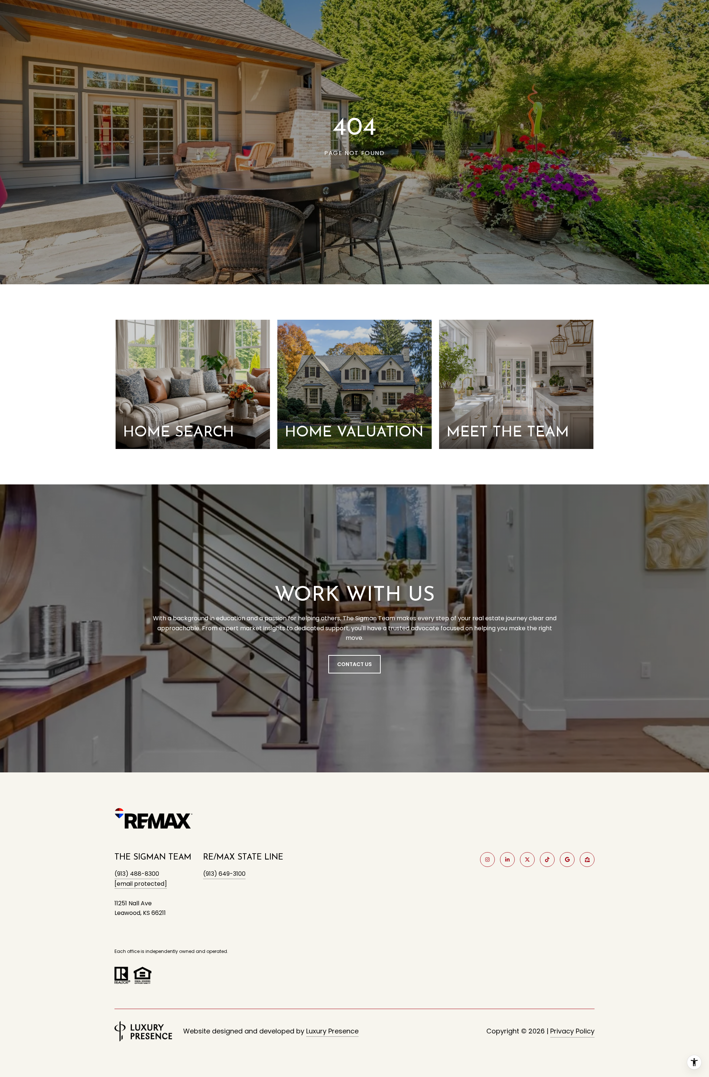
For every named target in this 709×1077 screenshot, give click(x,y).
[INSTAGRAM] (487, 859)
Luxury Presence (332, 1031)
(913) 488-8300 (136, 874)
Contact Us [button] (354, 664)
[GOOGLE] (567, 859)
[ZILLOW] (587, 859)
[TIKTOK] (547, 859)
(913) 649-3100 (224, 874)
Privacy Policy (572, 1031)
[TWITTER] (527, 859)
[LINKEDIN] (507, 859)
